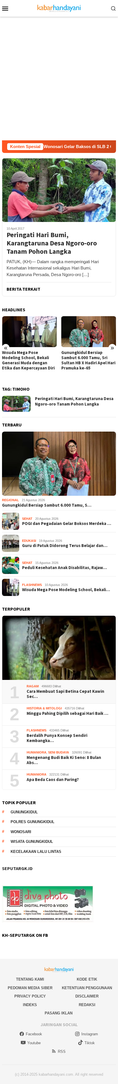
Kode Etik (87, 979)
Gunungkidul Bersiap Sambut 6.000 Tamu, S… (46, 505)
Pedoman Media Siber (30, 988)
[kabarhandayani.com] (59, 7)
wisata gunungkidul (32, 841)
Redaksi (87, 1005)
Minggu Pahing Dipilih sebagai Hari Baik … (67, 713)
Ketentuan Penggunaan (87, 988)
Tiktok (89, 1043)
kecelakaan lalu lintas (36, 851)
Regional (10, 500)
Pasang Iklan (58, 1013)
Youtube (34, 1043)
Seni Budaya (58, 752)
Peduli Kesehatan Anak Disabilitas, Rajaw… (64, 567)
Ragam (33, 686)
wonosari (21, 832)
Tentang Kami (30, 979)
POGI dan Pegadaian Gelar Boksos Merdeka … (66, 523)
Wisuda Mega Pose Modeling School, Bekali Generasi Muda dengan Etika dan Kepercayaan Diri (28, 360)
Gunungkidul (24, 812)
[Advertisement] (59, 78)
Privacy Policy (30, 996)
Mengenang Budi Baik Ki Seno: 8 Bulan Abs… (64, 760)
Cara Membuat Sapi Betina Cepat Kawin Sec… (65, 694)
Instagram (89, 1034)
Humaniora (36, 752)
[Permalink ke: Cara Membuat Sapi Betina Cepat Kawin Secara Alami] (59, 648)
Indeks (30, 1005)
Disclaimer (87, 996)
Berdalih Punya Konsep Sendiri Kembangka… (57, 738)
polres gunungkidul (32, 822)
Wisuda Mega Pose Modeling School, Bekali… (66, 589)
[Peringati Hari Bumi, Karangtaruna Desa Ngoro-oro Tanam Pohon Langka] (59, 190)
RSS (62, 1051)
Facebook (34, 1034)
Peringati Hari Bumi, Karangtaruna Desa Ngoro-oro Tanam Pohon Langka (52, 243)
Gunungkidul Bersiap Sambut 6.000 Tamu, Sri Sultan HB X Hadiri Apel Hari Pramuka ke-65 (88, 360)
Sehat (27, 518)
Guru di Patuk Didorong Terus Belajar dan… (64, 545)
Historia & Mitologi (44, 708)
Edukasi (29, 540)
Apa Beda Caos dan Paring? (53, 779)
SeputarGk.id (17, 868)
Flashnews (32, 585)
